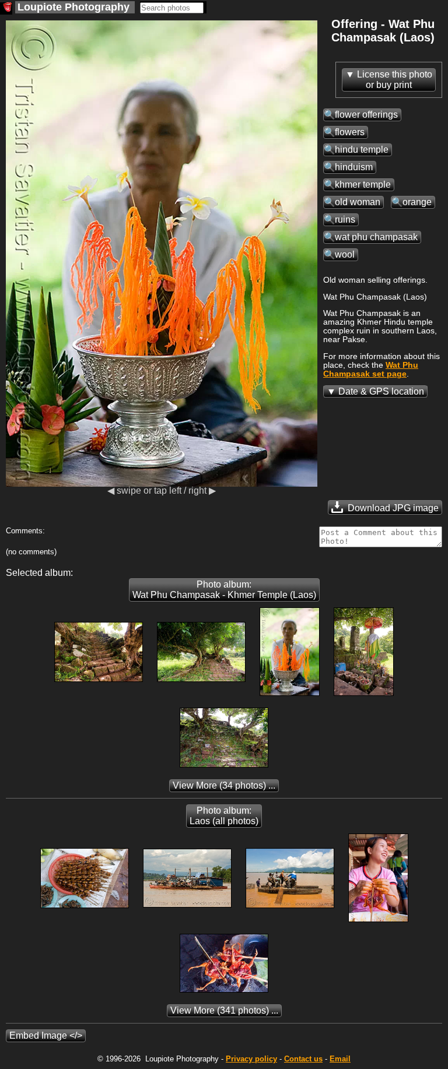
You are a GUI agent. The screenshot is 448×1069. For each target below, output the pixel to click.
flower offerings (366, 114)
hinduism (354, 167)
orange (417, 202)
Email (340, 1058)
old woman (357, 202)
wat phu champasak (376, 237)
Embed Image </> (45, 1035)
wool (345, 254)
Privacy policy (251, 1058)
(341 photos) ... (224, 1010)
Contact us (303, 1058)
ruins (345, 219)
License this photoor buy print (394, 79)
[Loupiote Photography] (6, 8)
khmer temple (363, 184)
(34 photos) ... (224, 785)
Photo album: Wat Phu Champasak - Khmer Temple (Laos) (224, 589)
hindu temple (361, 149)
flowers (350, 132)
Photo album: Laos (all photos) (224, 816)
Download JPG (392, 508)
